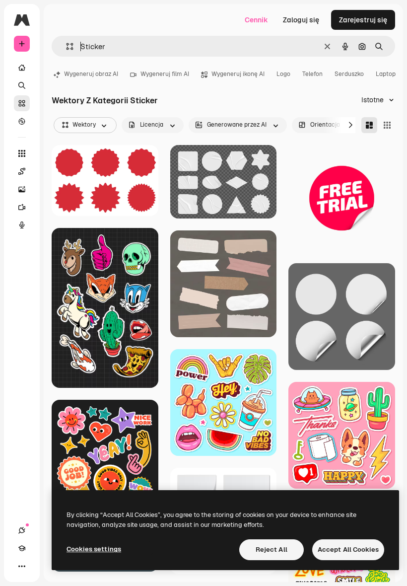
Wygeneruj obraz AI (91, 74)
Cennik (256, 19)
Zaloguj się (301, 19)
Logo (283, 74)
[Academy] (22, 548)
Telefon (312, 74)
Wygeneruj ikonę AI (238, 74)
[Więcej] (22, 566)
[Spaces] (22, 171)
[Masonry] (369, 125)
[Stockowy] (22, 103)
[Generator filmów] (22, 207)
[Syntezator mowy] (22, 225)
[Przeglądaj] (22, 121)
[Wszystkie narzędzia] (22, 153)
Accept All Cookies (348, 549)
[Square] (387, 125)
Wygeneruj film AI (164, 74)
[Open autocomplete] (65, 46)
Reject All (271, 549)
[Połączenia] (22, 530)
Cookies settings (94, 549)
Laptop (386, 74)
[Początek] (22, 67)
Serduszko (349, 74)
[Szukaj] (22, 85)
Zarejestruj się (363, 19)
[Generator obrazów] (22, 189)
